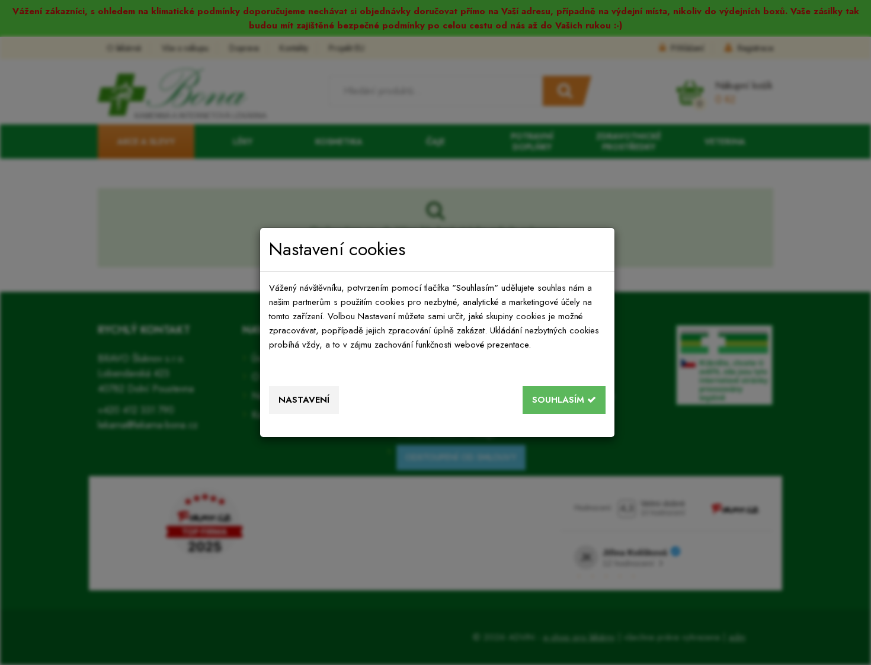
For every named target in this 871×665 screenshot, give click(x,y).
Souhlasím (559, 399)
